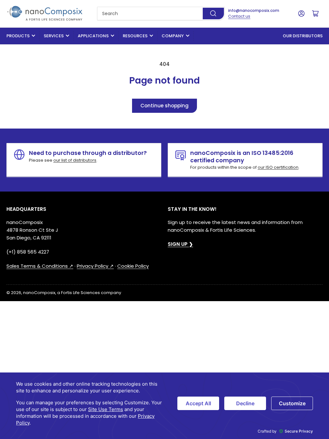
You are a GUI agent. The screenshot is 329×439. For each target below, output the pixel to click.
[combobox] (161, 13)
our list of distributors (74, 160)
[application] (164, 405)
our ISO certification (278, 167)
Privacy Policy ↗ (95, 266)
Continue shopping (164, 105)
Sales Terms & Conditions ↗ (39, 266)
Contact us (239, 16)
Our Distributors (303, 36)
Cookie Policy (133, 266)
